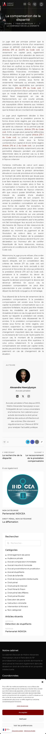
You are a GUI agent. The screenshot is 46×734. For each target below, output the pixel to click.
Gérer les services (22, 706)
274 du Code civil (30, 50)
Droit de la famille (15, 575)
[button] (42, 682)
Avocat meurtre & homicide (19, 565)
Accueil (8, 24)
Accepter (23, 712)
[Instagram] (28, 396)
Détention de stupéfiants (18, 624)
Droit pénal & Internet (17, 586)
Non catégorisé (10, 510)
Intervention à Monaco (17, 606)
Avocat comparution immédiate (21, 562)
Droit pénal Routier (16, 596)
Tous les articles (24, 24)
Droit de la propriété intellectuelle (22, 579)
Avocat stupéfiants (15, 572)
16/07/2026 (9, 621)
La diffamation (10, 522)
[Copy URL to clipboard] (42, 442)
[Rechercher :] (23, 543)
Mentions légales (29, 731)
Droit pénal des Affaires (17, 593)
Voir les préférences (23, 725)
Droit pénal (8, 519)
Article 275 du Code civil (28, 88)
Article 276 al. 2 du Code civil (17, 145)
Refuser (23, 719)
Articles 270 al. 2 (11, 50)
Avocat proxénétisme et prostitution (23, 569)
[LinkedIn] (17, 396)
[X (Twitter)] (23, 396)
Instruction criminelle (16, 603)
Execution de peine (16, 599)
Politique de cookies (16, 731)
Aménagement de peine (18, 555)
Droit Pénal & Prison (16, 589)
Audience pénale (15, 558)
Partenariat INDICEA (13, 513)
